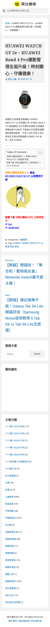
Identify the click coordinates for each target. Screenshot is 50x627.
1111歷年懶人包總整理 (16, 461)
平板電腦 (9, 511)
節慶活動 (9, 546)
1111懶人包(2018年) (15, 426)
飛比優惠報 (10, 588)
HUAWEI (17, 243)
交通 (7, 483)
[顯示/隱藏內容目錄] (39, 152)
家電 (7, 490)
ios (10, 224)
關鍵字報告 (10, 567)
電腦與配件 (10, 581)
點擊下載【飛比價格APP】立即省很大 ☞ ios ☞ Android (24, 164)
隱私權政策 (24, 621)
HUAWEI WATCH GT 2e (32, 243)
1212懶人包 (10, 468)
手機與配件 (10, 518)
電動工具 (9, 574)
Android (13, 227)
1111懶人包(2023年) (15, 447)
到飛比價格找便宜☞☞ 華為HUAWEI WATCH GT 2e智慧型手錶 (22, 158)
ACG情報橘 (10, 475)
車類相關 (9, 553)
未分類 (8, 525)
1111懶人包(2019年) (15, 433)
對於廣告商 (36, 621)
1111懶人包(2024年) (15, 454)
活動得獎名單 (11, 532)
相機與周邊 (10, 539)
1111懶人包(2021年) (15, 440)
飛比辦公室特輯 (12, 602)
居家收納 (9, 504)
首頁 (7, 23)
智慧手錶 (9, 246)
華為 (17, 246)
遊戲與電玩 (10, 560)
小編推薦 (23, 239)
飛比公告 (9, 595)
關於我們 (12, 621)
